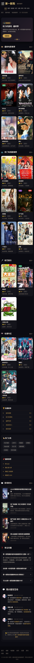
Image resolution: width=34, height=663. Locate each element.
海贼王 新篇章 (9, 471)
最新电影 (7, 12)
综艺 (16, 8)
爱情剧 (28, 443)
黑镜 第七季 (8, 467)
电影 (9, 8)
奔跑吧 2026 (8, 475)
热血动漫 (6, 446)
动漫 (19, 8)
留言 (28, 8)
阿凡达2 (7, 464)
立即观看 (7, 36)
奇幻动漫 (13, 450)
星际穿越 (8, 413)
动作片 (14, 443)
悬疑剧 (21, 443)
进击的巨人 (9, 425)
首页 (5, 8)
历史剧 (6, 450)
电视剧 (12, 8)
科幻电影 (6, 443)
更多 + (31, 47)
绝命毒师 (8, 429)
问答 (25, 8)
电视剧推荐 (15, 12)
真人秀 (14, 446)
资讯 (22, 8)
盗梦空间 (8, 421)
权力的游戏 (9, 417)
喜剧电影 (21, 446)
